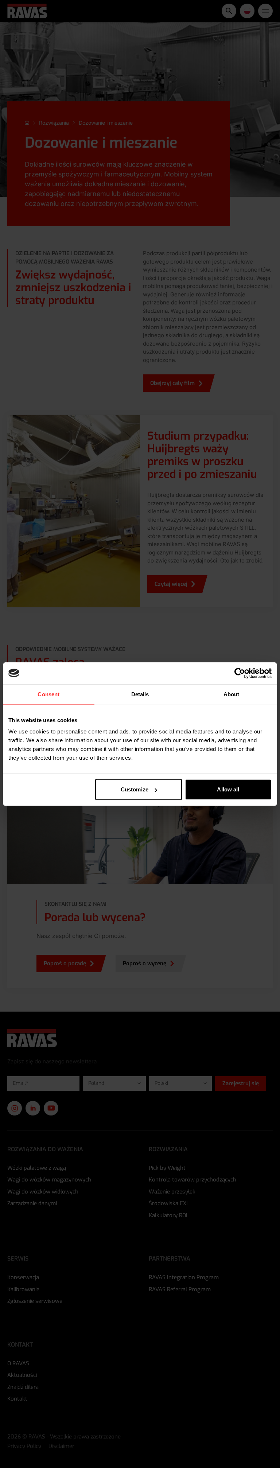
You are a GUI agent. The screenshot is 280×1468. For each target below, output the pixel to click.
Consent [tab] (48, 694)
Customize (134, 789)
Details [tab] (140, 694)
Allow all (228, 789)
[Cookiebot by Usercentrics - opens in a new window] (240, 672)
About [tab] (231, 694)
